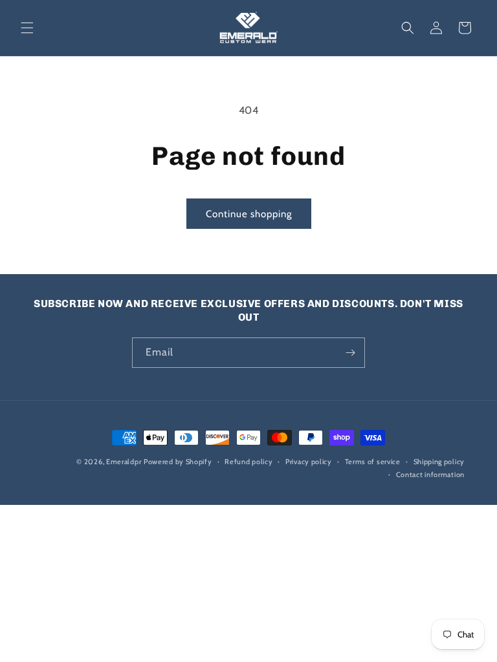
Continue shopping (249, 214)
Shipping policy (439, 461)
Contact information (430, 474)
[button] (27, 28)
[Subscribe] (350, 352)
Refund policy (248, 461)
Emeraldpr (123, 461)
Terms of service (373, 461)
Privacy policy (308, 461)
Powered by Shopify (178, 461)
